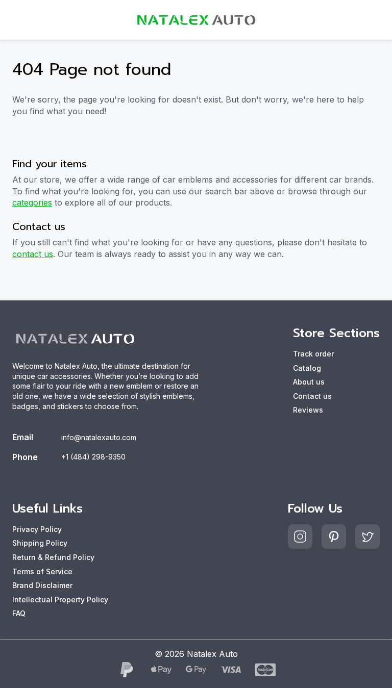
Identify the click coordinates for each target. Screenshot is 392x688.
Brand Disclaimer (42, 585)
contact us (32, 254)
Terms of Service (42, 571)
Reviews (308, 409)
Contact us (312, 396)
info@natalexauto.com (98, 437)
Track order (313, 353)
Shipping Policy (39, 543)
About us (309, 381)
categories (32, 202)
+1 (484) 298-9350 (93, 456)
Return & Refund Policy (53, 557)
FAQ (19, 613)
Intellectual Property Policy (60, 599)
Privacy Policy (37, 529)
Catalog (307, 368)
